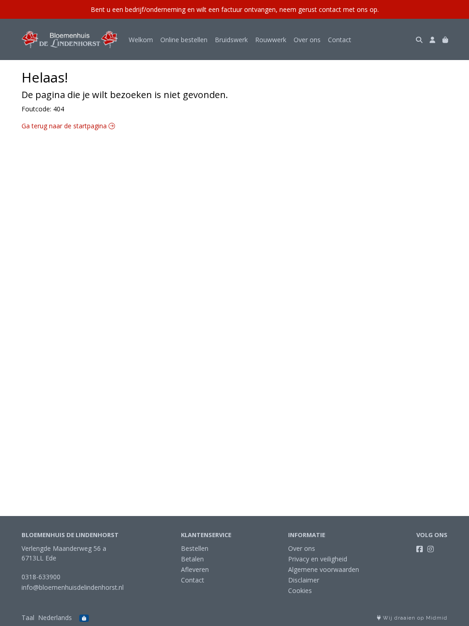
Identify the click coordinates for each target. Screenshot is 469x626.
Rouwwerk (270, 39)
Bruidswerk (231, 39)
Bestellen (194, 548)
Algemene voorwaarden (323, 569)
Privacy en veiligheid (317, 559)
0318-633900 (41, 576)
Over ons (307, 39)
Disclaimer (303, 580)
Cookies (300, 590)
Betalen (192, 559)
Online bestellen (183, 39)
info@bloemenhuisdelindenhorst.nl (73, 587)
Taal (28, 617)
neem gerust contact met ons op (328, 9)
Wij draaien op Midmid (414, 618)
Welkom (141, 39)
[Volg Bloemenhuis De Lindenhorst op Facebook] (419, 549)
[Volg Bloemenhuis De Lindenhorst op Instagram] (430, 549)
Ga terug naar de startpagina (65, 125)
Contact (339, 39)
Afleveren (195, 569)
